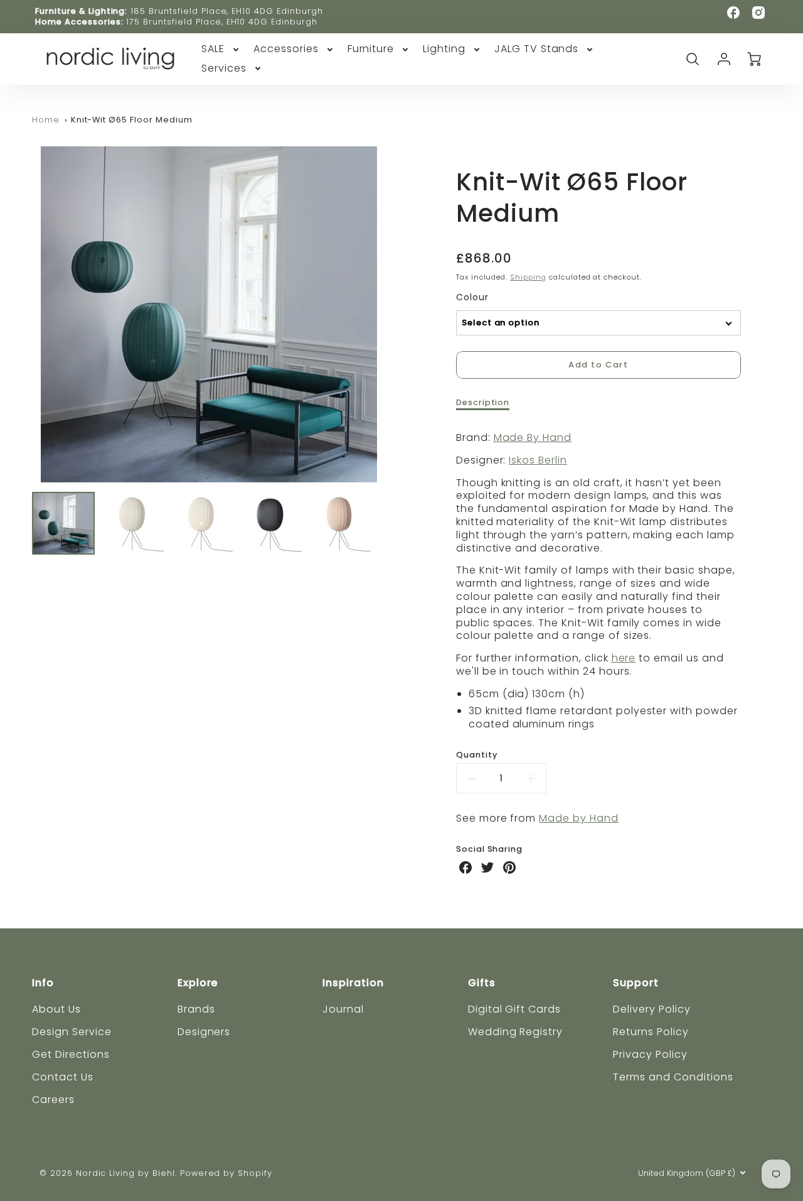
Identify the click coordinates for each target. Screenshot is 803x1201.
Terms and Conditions (673, 1077)
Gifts (482, 982)
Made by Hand (579, 818)
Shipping (528, 277)
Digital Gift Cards (514, 1009)
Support (636, 982)
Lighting (444, 49)
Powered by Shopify (226, 1173)
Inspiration (353, 982)
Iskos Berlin (538, 460)
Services (224, 68)
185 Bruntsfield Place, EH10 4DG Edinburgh (226, 11)
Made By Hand (533, 437)
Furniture (371, 49)
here (624, 658)
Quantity (476, 755)
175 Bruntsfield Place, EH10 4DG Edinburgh (221, 21)
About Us (56, 1009)
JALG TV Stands (536, 49)
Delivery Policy (651, 1009)
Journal (343, 1009)
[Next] (395, 314)
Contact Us (62, 1077)
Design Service (71, 1031)
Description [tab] (483, 403)
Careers (53, 1099)
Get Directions (70, 1054)
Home (46, 119)
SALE (213, 49)
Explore (198, 982)
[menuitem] (221, 49)
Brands (196, 1009)
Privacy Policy (650, 1054)
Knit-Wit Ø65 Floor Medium (132, 119)
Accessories (286, 49)
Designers (204, 1031)
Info (43, 982)
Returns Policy (650, 1031)
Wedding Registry (515, 1031)
